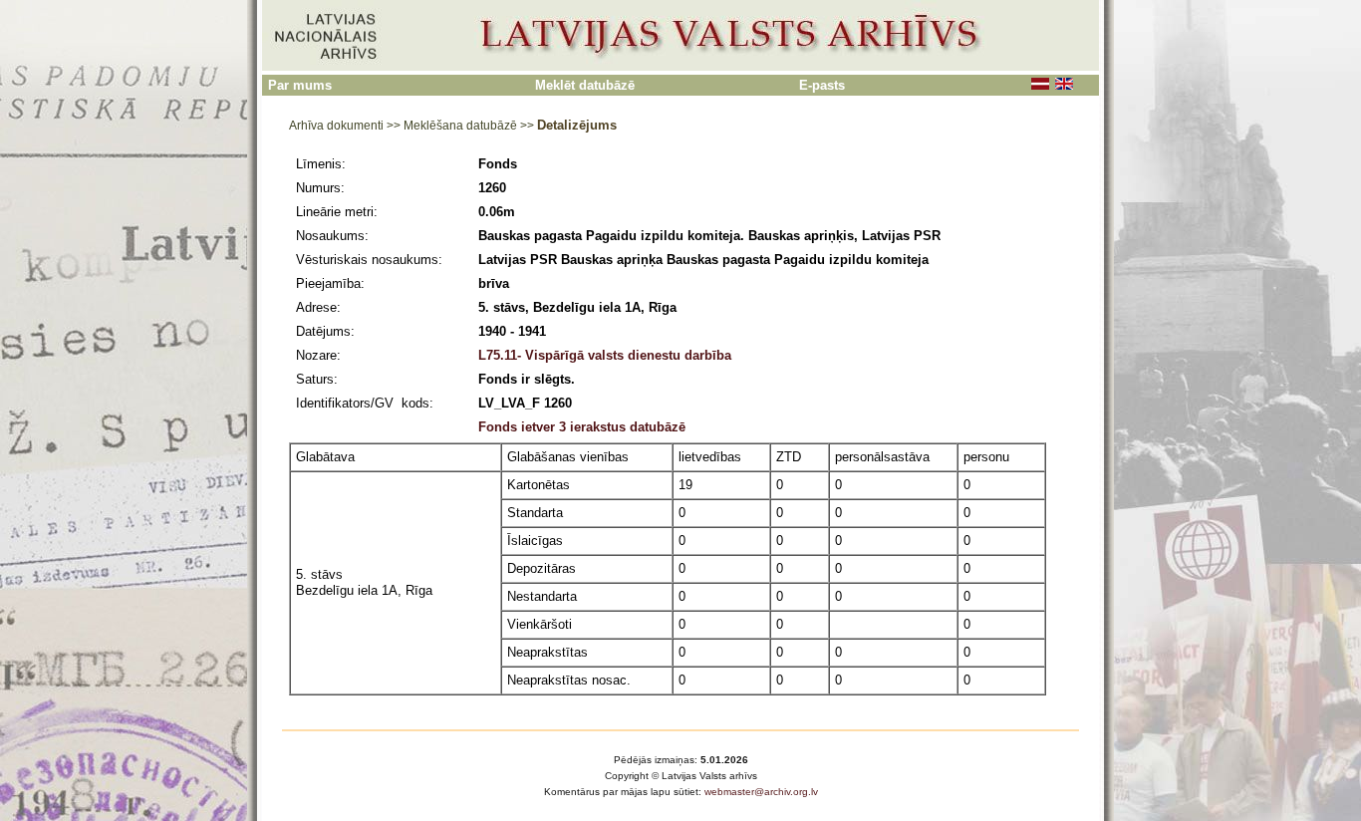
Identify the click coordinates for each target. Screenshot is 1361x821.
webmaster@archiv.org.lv (761, 791)
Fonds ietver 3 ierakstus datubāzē (581, 426)
